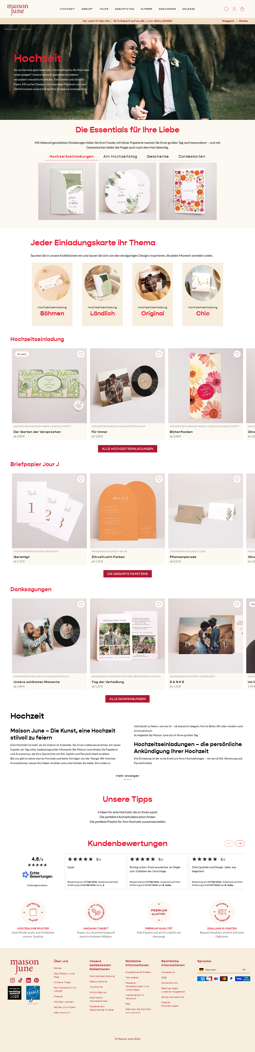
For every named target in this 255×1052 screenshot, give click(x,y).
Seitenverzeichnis (172, 996)
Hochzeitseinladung (102, 976)
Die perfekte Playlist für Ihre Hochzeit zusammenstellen (128, 821)
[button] (163, 21)
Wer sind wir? (62, 1012)
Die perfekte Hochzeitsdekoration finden (127, 817)
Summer (146, 8)
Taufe (103, 8)
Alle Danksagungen (127, 699)
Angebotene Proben (138, 972)
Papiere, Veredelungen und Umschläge (137, 986)
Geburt (87, 8)
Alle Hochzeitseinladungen (127, 449)
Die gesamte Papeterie (127, 574)
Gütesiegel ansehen (37, 885)
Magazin (228, 21)
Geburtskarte (98, 981)
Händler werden (64, 1001)
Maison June (10, 28)
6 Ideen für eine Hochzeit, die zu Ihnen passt (127, 812)
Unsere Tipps (62, 982)
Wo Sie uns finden (65, 1007)
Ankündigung (98, 992)
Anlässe (188, 8)
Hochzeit (67, 8)
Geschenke (167, 8)
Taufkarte (96, 986)
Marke (243, 21)
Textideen (132, 977)
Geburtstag (124, 8)
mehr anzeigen (127, 776)
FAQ (128, 1003)
